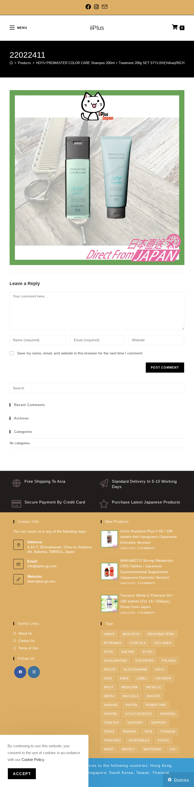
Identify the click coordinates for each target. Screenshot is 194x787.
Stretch (111, 722)
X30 (172, 749)
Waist (109, 749)
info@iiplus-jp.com (42, 566)
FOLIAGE (169, 660)
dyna (108, 652)
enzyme (127, 652)
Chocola (138, 643)
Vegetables (139, 740)
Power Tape (156, 705)
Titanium (167, 731)
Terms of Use (28, 648)
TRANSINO (112, 740)
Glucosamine (135, 669)
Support (158, 722)
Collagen (162, 643)
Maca (108, 687)
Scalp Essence (138, 714)
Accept (22, 774)
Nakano (110, 705)
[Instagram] (96, 7)
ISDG (108, 678)
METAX (109, 696)
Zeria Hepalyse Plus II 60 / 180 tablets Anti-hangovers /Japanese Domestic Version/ (148, 536)
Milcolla (131, 696)
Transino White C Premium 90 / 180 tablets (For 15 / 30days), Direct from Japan (146, 601)
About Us (25, 633)
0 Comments (146, 548)
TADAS (109, 731)
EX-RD (147, 652)
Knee (124, 678)
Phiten (131, 705)
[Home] (11, 63)
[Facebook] (88, 7)
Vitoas (163, 740)
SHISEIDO (167, 714)
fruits (109, 669)
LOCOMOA (163, 678)
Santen (110, 714)
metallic (154, 687)
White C (128, 749)
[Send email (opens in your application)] (104, 7)
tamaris (129, 731)
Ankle (109, 634)
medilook (130, 687)
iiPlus (97, 27)
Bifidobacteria (161, 634)
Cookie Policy (32, 759)
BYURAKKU (113, 643)
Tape (148, 731)
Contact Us (26, 641)
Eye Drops (144, 660)
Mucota (153, 696)
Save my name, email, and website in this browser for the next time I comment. (80, 353)
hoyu (160, 669)
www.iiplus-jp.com (41, 581)
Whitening (152, 749)
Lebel (142, 678)
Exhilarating (115, 660)
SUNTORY (135, 722)
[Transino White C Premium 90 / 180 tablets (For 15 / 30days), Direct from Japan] (109, 603)
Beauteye (131, 634)
